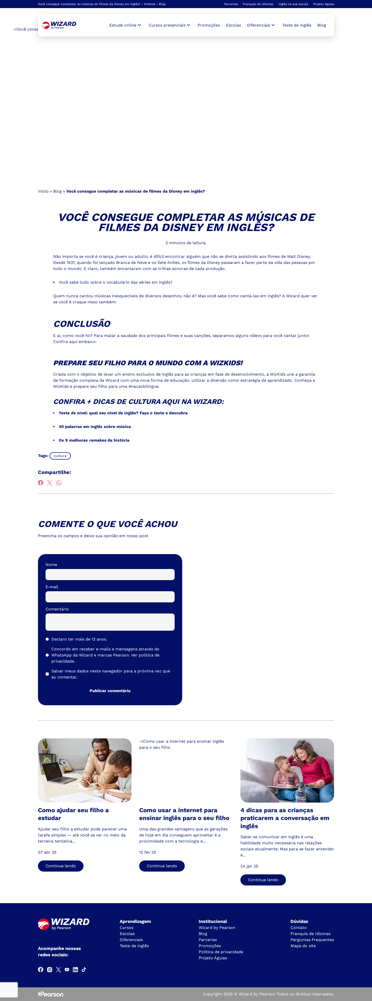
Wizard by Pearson (217, 927)
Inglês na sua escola (293, 4)
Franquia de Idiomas (258, 4)
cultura (60, 456)
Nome (51, 564)
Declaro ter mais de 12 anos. (79, 639)
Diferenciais (131, 939)
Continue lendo (61, 865)
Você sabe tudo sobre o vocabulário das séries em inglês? (116, 282)
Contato (299, 927)
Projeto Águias (323, 4)
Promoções (209, 25)
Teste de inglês (296, 25)
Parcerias (231, 4)
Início (43, 191)
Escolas (233, 25)
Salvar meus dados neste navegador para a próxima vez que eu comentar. (110, 674)
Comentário (57, 609)
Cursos (126, 927)
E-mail (52, 586)
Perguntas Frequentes (312, 939)
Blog (321, 25)
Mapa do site (303, 945)
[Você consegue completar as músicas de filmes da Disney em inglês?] (59, 25)
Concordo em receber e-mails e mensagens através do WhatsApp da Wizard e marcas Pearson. (105, 655)
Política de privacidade (221, 951)
